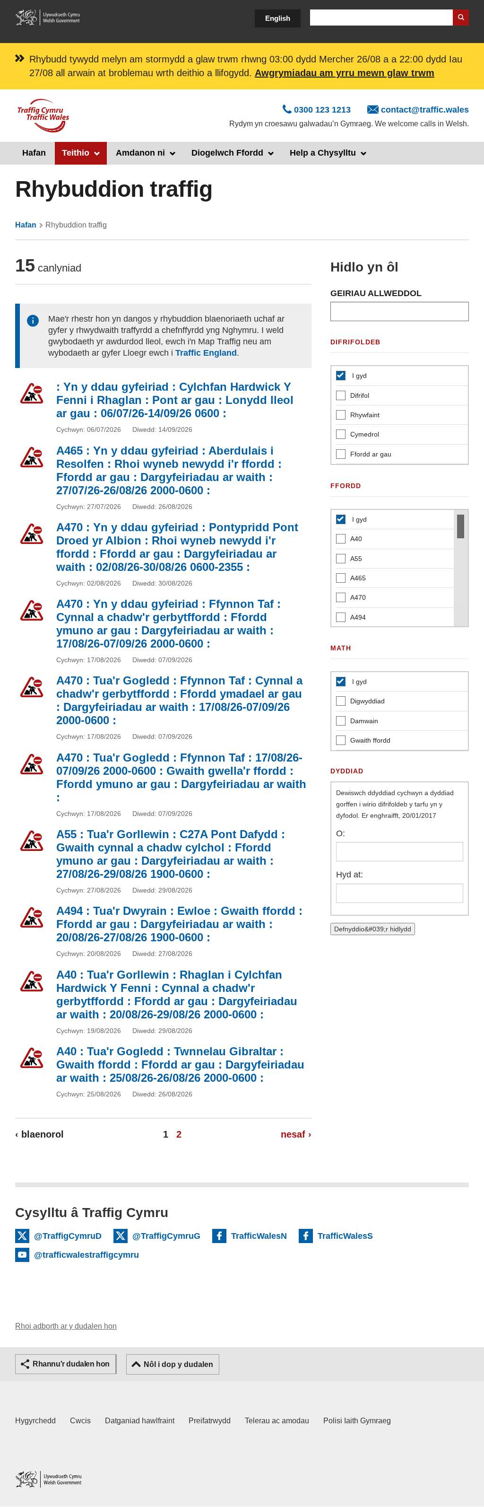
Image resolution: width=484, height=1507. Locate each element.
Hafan (34, 153)
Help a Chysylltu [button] (323, 153)
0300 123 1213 (322, 109)
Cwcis (80, 1421)
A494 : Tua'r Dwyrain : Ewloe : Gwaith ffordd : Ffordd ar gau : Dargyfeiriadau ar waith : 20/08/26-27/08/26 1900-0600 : (179, 924)
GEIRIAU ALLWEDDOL (376, 293)
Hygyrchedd (35, 1421)
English (277, 18)
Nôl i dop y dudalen (178, 1364)
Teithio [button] (75, 153)
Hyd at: (349, 874)
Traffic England (206, 353)
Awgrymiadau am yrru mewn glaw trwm (344, 73)
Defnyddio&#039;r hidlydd (372, 929)
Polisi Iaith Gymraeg (357, 1421)
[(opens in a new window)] (48, 17)
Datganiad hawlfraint (139, 1421)
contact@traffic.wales (425, 109)
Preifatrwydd (210, 1421)
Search (461, 17)
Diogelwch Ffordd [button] (227, 153)
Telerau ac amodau (277, 1421)
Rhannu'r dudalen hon (71, 1364)
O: (340, 833)
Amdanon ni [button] (140, 153)
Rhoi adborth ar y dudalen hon (66, 1326)
